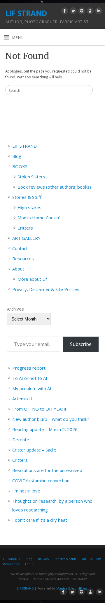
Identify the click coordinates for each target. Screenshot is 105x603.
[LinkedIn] (98, 11)
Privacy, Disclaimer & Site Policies (45, 289)
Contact (20, 248)
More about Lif (32, 279)
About (18, 269)
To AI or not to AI (29, 378)
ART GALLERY (26, 238)
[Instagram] (81, 11)
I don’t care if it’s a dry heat (39, 520)
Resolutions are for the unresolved (47, 470)
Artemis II (22, 399)
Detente (20, 439)
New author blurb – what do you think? (50, 419)
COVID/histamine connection (40, 480)
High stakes (29, 207)
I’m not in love (26, 491)
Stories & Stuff (26, 197)
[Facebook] (64, 11)
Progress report (29, 368)
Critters (25, 228)
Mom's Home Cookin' (39, 217)
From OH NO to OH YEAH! (39, 409)
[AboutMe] (89, 11)
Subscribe (81, 344)
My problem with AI (31, 388)
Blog (16, 156)
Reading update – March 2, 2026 (45, 429)
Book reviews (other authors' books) (54, 187)
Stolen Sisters (31, 177)
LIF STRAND (26, 13)
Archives (15, 309)
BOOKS (19, 166)
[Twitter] (72, 11)
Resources (23, 258)
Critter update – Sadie (34, 450)
